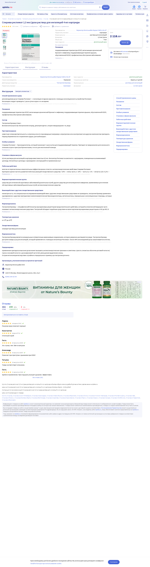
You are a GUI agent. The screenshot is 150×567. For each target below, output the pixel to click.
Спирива (46, 19)
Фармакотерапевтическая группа (125, 124)
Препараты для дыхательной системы (32, 19)
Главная (4, 19)
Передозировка (122, 149)
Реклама (139, 282)
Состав (118, 105)
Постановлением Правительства (111, 408)
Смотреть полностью (22, 91)
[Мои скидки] (147, 20)
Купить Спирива (7, 396)
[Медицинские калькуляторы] (147, 31)
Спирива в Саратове (52, 398)
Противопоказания (123, 109)
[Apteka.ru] (9, 7)
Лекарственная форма (124, 142)
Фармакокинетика (123, 146)
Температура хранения (124, 138)
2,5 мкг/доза (137, 86)
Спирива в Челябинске (118, 398)
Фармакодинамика (123, 135)
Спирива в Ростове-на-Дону (116, 396)
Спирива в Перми (80, 398)
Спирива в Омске (82, 396)
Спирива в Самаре (104, 398)
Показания (120, 101)
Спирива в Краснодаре (39, 396)
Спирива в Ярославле (8, 400)
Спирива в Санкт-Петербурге (22, 396)
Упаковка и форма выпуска (126, 116)
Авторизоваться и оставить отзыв (16, 315)
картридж (67, 86)
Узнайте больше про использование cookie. (46, 563)
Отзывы (45, 67)
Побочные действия (123, 119)
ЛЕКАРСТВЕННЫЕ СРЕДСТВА (14, 19)
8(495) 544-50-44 (11, 277)
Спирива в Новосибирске (54, 396)
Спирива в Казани (92, 398)
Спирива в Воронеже (69, 396)
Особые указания (122, 112)
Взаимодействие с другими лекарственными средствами (126, 130)
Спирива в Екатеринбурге (22, 398)
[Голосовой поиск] (99, 7)
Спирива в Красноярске (66, 398)
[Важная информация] (147, 36)
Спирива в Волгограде (38, 398)
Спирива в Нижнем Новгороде (97, 396)
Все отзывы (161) (38, 377)
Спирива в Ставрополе (133, 398)
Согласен (113, 562)
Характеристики (12, 67)
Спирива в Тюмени (8, 398)
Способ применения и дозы (126, 98)
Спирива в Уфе (130, 396)
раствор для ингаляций (133, 83)
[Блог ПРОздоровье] (147, 25)
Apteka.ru (27, 404)
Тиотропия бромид (64, 83)
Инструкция (30, 67)
